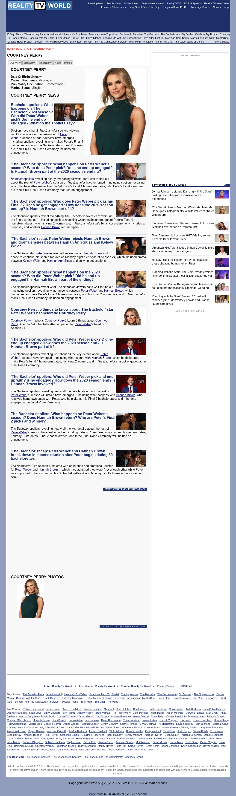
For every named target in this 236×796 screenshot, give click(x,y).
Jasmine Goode (124, 742)
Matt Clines (147, 749)
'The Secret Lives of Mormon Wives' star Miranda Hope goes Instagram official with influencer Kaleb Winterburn (183, 211)
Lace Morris (13, 742)
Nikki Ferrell (51, 734)
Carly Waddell (153, 731)
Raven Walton (211, 745)
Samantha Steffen (178, 738)
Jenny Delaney (109, 723)
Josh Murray (14, 734)
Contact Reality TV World (136, 686)
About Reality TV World (58, 686)
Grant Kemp (152, 745)
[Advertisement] (79, 536)
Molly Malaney (115, 734)
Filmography (45, 62)
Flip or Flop (77, 38)
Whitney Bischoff (33, 734)
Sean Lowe (35, 712)
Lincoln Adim (76, 720)
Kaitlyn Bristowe (158, 709)
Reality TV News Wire (216, 3)
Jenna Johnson (170, 745)
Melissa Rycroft (153, 734)
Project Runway (182, 698)
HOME (10, 49)
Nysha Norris (112, 727)
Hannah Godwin (216, 716)
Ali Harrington (166, 723)
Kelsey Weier (32, 260)
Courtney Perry (43, 49)
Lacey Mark (176, 742)
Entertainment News (153, 3)
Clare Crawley (15, 738)
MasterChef (148, 698)
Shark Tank (75, 41)
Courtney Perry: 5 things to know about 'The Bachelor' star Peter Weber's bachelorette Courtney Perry (62, 311)
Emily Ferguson (65, 738)
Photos (68, 62)
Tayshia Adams (196, 716)
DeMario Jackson (55, 742)
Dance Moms (19, 38)
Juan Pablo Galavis (214, 709)
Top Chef (100, 701)
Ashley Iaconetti (126, 738)
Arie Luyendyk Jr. (72, 709)
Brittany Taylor (189, 727)
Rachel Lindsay (93, 709)
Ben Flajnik (69, 712)
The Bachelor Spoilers (37, 757)
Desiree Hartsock (17, 712)
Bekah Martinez (55, 727)
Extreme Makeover (72, 698)
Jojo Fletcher (123, 709)
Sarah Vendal (160, 742)
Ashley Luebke (17, 727)
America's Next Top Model (104, 694)
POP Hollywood (192, 3)
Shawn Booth (200, 731)
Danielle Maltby (134, 731)
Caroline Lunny (35, 727)
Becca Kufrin (53, 709)
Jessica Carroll (52, 723)
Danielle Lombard (213, 734)
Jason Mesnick (174, 712)
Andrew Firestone (121, 716)
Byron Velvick (86, 716)
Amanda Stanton (105, 738)
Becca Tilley (32, 738)
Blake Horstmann (111, 720)
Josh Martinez (99, 749)
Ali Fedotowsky (122, 712)
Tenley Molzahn (133, 734)
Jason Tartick (149, 720)
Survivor (54, 701)
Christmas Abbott (67, 749)
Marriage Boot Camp (177, 38)
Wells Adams (116, 731)
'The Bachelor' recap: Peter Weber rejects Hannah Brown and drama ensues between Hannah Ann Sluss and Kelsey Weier (62, 242)
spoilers (22, 179)
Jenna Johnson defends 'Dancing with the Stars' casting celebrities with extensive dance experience (182, 195)
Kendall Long (221, 720)
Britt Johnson (203, 723)
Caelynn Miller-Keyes (19, 720)
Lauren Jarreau (184, 723)
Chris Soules (176, 709)
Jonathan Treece (66, 745)
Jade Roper (184, 731)
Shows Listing (221, 7)
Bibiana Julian (220, 723)
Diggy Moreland (87, 745)
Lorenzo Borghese (28, 716)
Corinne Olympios (33, 742)
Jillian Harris (157, 712)
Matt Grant (212, 712)
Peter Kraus (216, 731)
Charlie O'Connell (66, 716)
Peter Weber (42, 182)
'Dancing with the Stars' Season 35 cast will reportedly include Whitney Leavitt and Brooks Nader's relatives (180, 300)
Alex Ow (83, 749)
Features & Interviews (113, 7)
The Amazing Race (33, 694)
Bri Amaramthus (17, 723)
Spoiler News (131, 3)
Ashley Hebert (85, 712)
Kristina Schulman (192, 734)
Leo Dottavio (92, 720)
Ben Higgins (140, 709)
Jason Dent (132, 749)
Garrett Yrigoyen (168, 720)
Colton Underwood (33, 709)
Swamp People (70, 701)
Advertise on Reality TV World (97, 686)
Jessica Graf (48, 749)
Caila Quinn (47, 738)
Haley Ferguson (85, 738)
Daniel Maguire (208, 742)
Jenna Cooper (71, 723)
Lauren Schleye (169, 727)
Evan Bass (169, 731)
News (58, 62)
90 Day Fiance (14, 34)
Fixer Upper (63, 38)
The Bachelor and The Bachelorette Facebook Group (113, 757)
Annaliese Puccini (132, 727)
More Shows (222, 41)
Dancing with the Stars (28, 698)
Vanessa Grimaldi (56, 731)
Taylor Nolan (74, 742)
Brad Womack (103, 712)
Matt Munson (143, 742)
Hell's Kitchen (93, 698)
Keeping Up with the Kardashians (121, 698)
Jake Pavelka (140, 712)
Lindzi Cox (160, 738)
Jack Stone (191, 742)
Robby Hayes (105, 745)
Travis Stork (48, 716)
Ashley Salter (197, 738)
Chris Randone (131, 720)
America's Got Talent (75, 694)
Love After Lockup (153, 38)
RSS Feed (186, 686)
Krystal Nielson (94, 727)
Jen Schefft (102, 716)
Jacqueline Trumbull (210, 727)
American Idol (54, 694)
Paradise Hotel (14, 41)
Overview (15, 62)
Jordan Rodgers (78, 731)
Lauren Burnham (202, 720)
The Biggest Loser (204, 694)
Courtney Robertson (93, 734)
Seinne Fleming (128, 723)
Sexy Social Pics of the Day (144, 7)
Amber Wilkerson (16, 731)
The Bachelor (147, 694)
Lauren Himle (214, 738)
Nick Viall (109, 709)
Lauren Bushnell (98, 731)
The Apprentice (129, 694)
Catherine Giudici (69, 734)
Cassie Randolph (176, 716)
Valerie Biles (35, 723)
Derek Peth (89, 742)
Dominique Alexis (23, 745)
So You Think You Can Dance (31, 701)
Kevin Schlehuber (191, 745)
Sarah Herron (135, 745)
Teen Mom (86, 701)
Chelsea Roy (151, 727)
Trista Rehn (157, 716)
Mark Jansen (116, 749)
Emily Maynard (52, 712)
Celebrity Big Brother (206, 34)
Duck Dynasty (52, 698)
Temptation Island (152, 41)
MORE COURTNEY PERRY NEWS (125, 489)
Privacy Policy (165, 686)
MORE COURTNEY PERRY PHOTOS (123, 626)
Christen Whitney (44, 745)
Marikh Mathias (74, 727)
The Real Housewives (205, 698)
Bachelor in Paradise (131, 34)
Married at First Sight (202, 38)
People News (113, 3)
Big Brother (185, 694)
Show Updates (95, 3)
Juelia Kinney (144, 738)
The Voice (112, 701)
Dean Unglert (172, 734)
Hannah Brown (50, 227)
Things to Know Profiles (175, 7)
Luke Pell (121, 745)
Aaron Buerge (141, 716)
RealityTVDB (23, 49)
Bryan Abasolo (36, 731)
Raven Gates (105, 742)
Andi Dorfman (193, 709)
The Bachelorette (167, 694)
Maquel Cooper (90, 723)
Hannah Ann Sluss (59, 260)
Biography (29, 62)
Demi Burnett (59, 720)
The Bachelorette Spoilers (66, 757)
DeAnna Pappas (195, 712)
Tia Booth (185, 720)
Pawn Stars (164, 698)
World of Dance (195, 41)
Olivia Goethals (147, 723)
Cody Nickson (30, 749)
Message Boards (200, 7)
